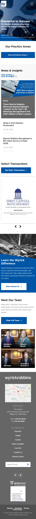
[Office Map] (18, 393)
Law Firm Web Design (15, 515)
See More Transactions (15, 170)
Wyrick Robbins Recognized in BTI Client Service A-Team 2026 (17, 141)
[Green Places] (18, 494)
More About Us (13, 286)
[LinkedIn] (20, 475)
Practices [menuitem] (18, 431)
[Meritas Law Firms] (18, 483)
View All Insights (7, 76)
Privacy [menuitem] (26, 508)
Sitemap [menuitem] (10, 508)
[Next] (20, 226)
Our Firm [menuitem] (18, 448)
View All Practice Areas (17, 55)
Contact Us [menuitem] (18, 452)
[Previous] (15, 226)
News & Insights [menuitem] (18, 444)
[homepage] (3, 4)
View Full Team (13, 320)
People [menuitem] (18, 435)
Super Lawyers (18, 27)
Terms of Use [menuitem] (17, 509)
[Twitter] (16, 475)
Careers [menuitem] (18, 440)
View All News (6, 75)
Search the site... (13, 464)
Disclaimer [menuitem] (18, 508)
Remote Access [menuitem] (18, 456)
